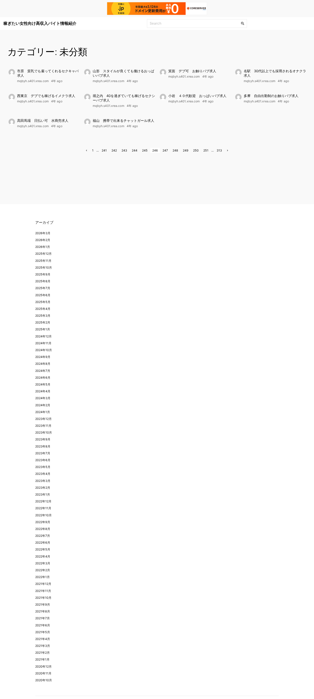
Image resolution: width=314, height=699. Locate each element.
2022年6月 (42, 542)
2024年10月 (43, 350)
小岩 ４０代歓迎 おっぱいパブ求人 (197, 96)
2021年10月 (43, 597)
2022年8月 (42, 529)
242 (114, 150)
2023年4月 (42, 473)
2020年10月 (43, 680)
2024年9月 (42, 357)
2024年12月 (43, 336)
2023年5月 (42, 467)
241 (104, 150)
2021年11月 (43, 591)
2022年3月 (42, 563)
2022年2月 (42, 570)
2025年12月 (43, 253)
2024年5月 (42, 384)
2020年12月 (43, 666)
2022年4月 (42, 556)
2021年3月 (42, 645)
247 (165, 150)
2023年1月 (42, 494)
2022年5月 (42, 549)
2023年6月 (42, 460)
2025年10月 (43, 267)
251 (205, 150)
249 (185, 150)
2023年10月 (43, 432)
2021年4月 (42, 639)
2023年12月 (43, 419)
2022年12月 (43, 501)
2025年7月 (42, 288)
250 (196, 150)
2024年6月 (42, 377)
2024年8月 (42, 363)
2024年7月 (42, 370)
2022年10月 (43, 515)
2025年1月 (42, 329)
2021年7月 (42, 618)
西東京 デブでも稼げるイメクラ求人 (46, 96)
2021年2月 (42, 652)
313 (219, 150)
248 (175, 150)
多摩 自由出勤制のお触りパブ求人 (271, 96)
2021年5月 (42, 632)
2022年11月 (43, 508)
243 (124, 150)
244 (134, 150)
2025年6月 (42, 295)
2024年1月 (42, 412)
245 (145, 150)
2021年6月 (42, 625)
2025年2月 (42, 322)
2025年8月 (42, 281)
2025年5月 (42, 302)
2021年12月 (43, 584)
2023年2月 (42, 487)
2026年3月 (42, 233)
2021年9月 (42, 604)
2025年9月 (42, 274)
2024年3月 (42, 398)
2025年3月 (42, 315)
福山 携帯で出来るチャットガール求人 (123, 120)
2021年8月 (42, 611)
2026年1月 (42, 247)
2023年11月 (43, 425)
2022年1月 (42, 577)
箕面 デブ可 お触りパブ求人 (192, 71)
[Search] (242, 23)
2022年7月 (42, 535)
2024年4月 (42, 391)
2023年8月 (42, 446)
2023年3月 (42, 481)
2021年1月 (42, 659)
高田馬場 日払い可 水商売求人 (42, 120)
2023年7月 (42, 453)
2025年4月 (42, 309)
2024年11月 (43, 343)
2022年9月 (42, 522)
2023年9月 (42, 439)
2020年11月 (43, 673)
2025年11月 (43, 260)
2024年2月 (42, 405)
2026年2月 (42, 240)
